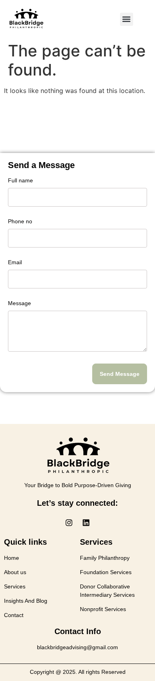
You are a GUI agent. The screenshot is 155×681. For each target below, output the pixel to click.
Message (19, 303)
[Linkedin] (86, 522)
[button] (126, 19)
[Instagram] (69, 522)
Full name (20, 181)
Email (15, 262)
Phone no (20, 221)
